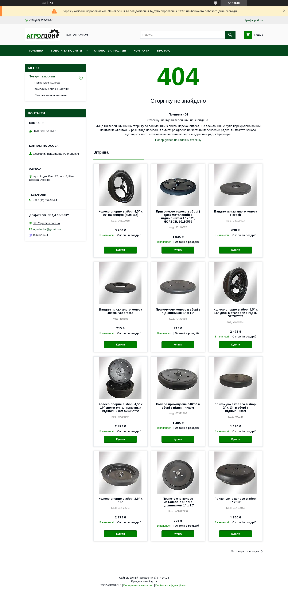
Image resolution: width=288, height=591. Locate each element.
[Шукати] (230, 35)
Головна (36, 50)
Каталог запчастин (110, 50)
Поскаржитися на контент (138, 585)
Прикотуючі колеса (47, 82)
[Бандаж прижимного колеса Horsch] (235, 185)
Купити (120, 249)
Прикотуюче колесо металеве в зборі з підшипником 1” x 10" (178, 502)
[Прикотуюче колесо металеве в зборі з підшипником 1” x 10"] (178, 472)
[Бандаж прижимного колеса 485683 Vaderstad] (120, 283)
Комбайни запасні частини (52, 88)
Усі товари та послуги (245, 551)
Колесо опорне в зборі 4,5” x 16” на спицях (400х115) (120, 213)
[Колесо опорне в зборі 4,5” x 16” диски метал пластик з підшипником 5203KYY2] (120, 378)
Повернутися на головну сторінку (178, 140)
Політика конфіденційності (171, 585)
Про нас (163, 50)
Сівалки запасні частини (51, 95)
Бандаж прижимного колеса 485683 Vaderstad (120, 311)
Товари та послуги (66, 50)
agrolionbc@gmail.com (47, 229)
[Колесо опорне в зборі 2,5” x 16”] (120, 472)
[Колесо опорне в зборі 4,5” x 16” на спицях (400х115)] (120, 185)
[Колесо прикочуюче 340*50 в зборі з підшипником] (178, 378)
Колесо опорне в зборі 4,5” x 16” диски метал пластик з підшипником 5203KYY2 (120, 407)
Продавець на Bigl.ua (144, 581)
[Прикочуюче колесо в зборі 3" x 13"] (235, 472)
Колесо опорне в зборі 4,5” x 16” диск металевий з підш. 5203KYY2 (236, 313)
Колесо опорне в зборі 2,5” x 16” (120, 500)
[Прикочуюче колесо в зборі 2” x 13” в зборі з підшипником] (235, 378)
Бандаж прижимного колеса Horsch (235, 213)
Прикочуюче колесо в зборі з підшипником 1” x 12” (178, 311)
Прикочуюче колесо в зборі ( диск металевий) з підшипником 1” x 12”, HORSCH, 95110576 (178, 216)
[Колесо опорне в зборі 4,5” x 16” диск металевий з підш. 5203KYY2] (235, 283)
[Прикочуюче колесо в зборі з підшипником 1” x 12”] (178, 283)
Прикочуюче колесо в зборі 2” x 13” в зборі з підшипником (235, 407)
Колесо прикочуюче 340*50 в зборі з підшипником (178, 405)
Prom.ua (164, 577)
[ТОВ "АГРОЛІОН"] (42, 39)
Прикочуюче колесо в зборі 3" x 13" (235, 500)
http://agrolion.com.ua (46, 223)
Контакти (141, 50)
